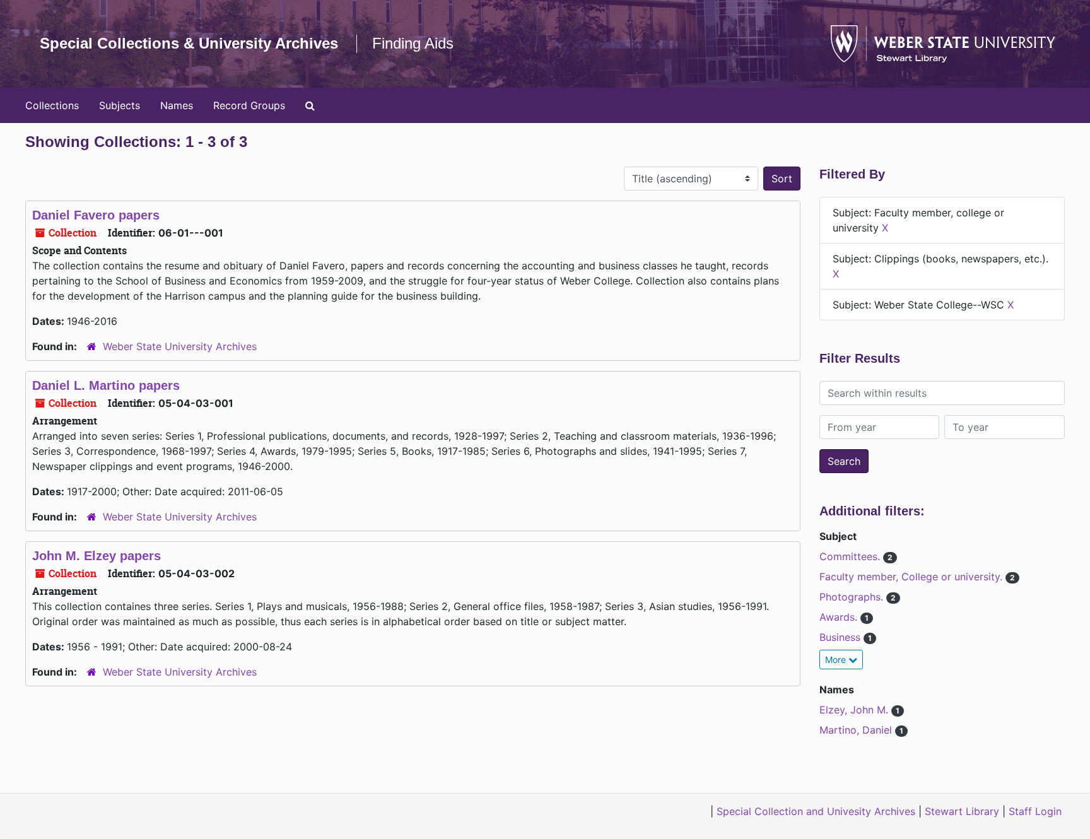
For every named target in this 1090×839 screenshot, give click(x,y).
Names (176, 105)
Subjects (119, 105)
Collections (52, 105)
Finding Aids (413, 43)
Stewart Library (962, 811)
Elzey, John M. (855, 709)
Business (841, 637)
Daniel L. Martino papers (106, 385)
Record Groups (249, 105)
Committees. (851, 556)
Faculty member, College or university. (912, 576)
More (836, 659)
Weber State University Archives (180, 346)
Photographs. (852, 596)
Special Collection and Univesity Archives (816, 811)
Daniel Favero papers (96, 215)
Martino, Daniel (857, 730)
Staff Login (1035, 811)
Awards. (839, 617)
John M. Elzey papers (96, 556)
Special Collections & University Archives (189, 43)
